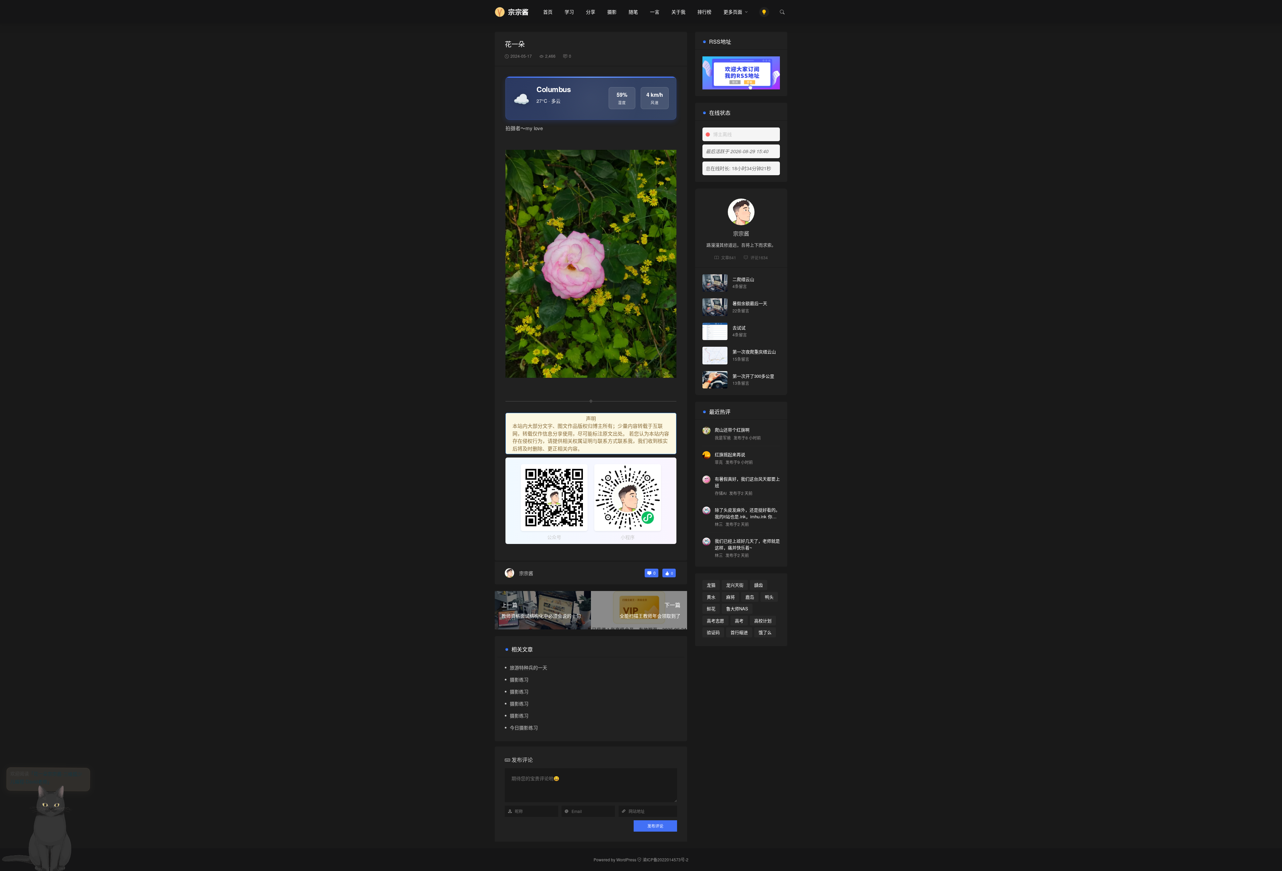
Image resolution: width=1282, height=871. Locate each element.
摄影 (612, 11)
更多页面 (732, 11)
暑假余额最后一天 (749, 303)
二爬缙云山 (743, 279)
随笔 (633, 11)
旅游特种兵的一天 (528, 667)
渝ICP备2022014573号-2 (665, 859)
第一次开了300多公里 (753, 376)
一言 (654, 11)
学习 (569, 11)
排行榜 (704, 11)
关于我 (678, 11)
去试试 (738, 327)
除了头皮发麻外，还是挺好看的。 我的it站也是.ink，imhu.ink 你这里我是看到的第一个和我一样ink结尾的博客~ (747, 513)
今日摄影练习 (524, 727)
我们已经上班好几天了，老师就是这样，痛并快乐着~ (747, 544)
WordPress (626, 859)
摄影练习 (519, 679)
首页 (548, 11)
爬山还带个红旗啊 (732, 429)
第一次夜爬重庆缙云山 (754, 351)
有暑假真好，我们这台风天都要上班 (747, 482)
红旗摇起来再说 (730, 454)
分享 (590, 11)
